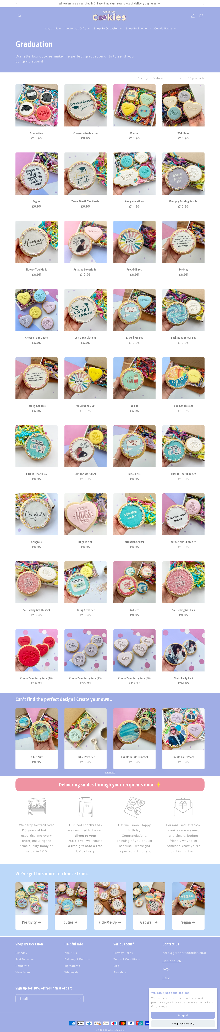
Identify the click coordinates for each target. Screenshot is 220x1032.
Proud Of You (134, 269)
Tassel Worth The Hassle (86, 201)
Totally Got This (36, 405)
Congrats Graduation (85, 133)
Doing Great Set (85, 610)
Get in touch (171, 961)
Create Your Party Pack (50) (134, 678)
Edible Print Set (85, 757)
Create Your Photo (183, 757)
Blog (116, 965)
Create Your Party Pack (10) (36, 678)
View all (110, 772)
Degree (36, 201)
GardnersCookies (114, 1030)
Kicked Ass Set (134, 337)
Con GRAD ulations (85, 337)
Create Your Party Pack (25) (85, 678)
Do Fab (134, 405)
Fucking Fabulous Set (183, 337)
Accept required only (183, 1023)
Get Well (146, 922)
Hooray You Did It (36, 269)
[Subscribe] (79, 998)
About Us (70, 952)
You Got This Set (183, 405)
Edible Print (36, 757)
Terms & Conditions (126, 959)
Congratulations (134, 201)
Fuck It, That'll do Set (183, 474)
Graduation (36, 133)
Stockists (119, 972)
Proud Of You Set (86, 405)
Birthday (21, 952)
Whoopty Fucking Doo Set (184, 201)
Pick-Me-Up (108, 922)
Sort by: (143, 78)
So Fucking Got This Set (36, 610)
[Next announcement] (203, 3)
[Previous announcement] (16, 3)
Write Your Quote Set (183, 542)
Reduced (134, 610)
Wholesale (71, 972)
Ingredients (72, 965)
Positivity (29, 922)
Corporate (22, 965)
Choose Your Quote (36, 337)
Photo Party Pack (183, 678)
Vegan (186, 922)
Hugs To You (85, 542)
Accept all (183, 1015)
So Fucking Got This (183, 610)
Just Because (24, 959)
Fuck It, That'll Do (36, 474)
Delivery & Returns (77, 959)
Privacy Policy (123, 952)
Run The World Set (85, 474)
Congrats (36, 542)
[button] (19, 16)
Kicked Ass (134, 474)
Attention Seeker (134, 542)
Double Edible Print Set (134, 757)
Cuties (68, 922)
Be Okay (183, 269)
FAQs (166, 969)
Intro (166, 977)
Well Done (183, 133)
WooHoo (134, 133)
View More (22, 972)
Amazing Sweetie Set (85, 269)
